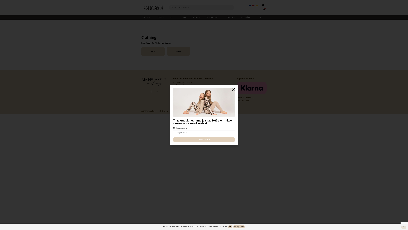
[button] (233, 89)
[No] (403, 227)
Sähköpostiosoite (180, 128)
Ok (230, 227)
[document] (204, 115)
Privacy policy (239, 227)
